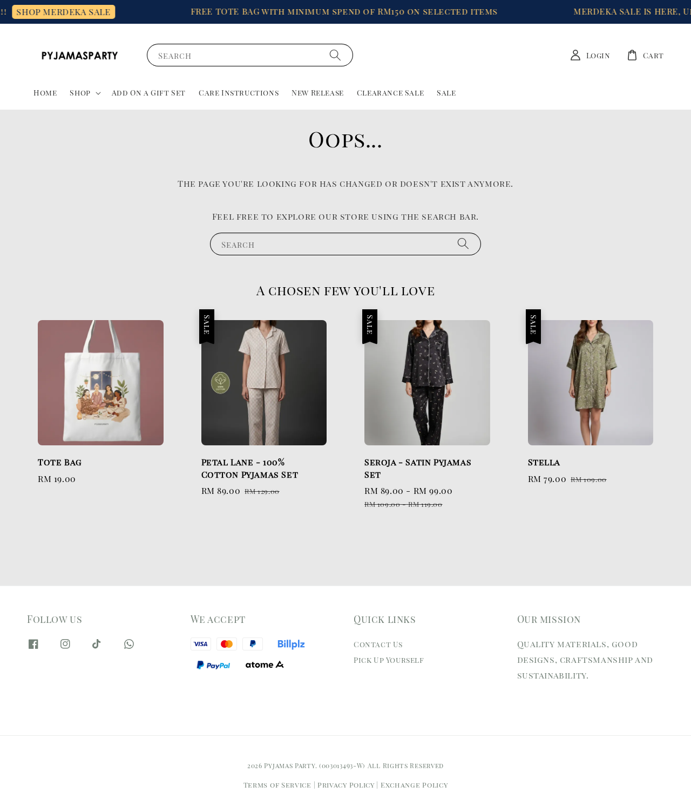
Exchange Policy (414, 784)
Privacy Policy (346, 784)
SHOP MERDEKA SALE (57, 11)
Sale (446, 92)
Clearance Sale (390, 92)
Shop (80, 93)
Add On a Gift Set (149, 92)
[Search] (335, 54)
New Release (318, 92)
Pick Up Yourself (389, 660)
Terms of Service (277, 784)
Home (45, 92)
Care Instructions (239, 92)
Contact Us (378, 644)
